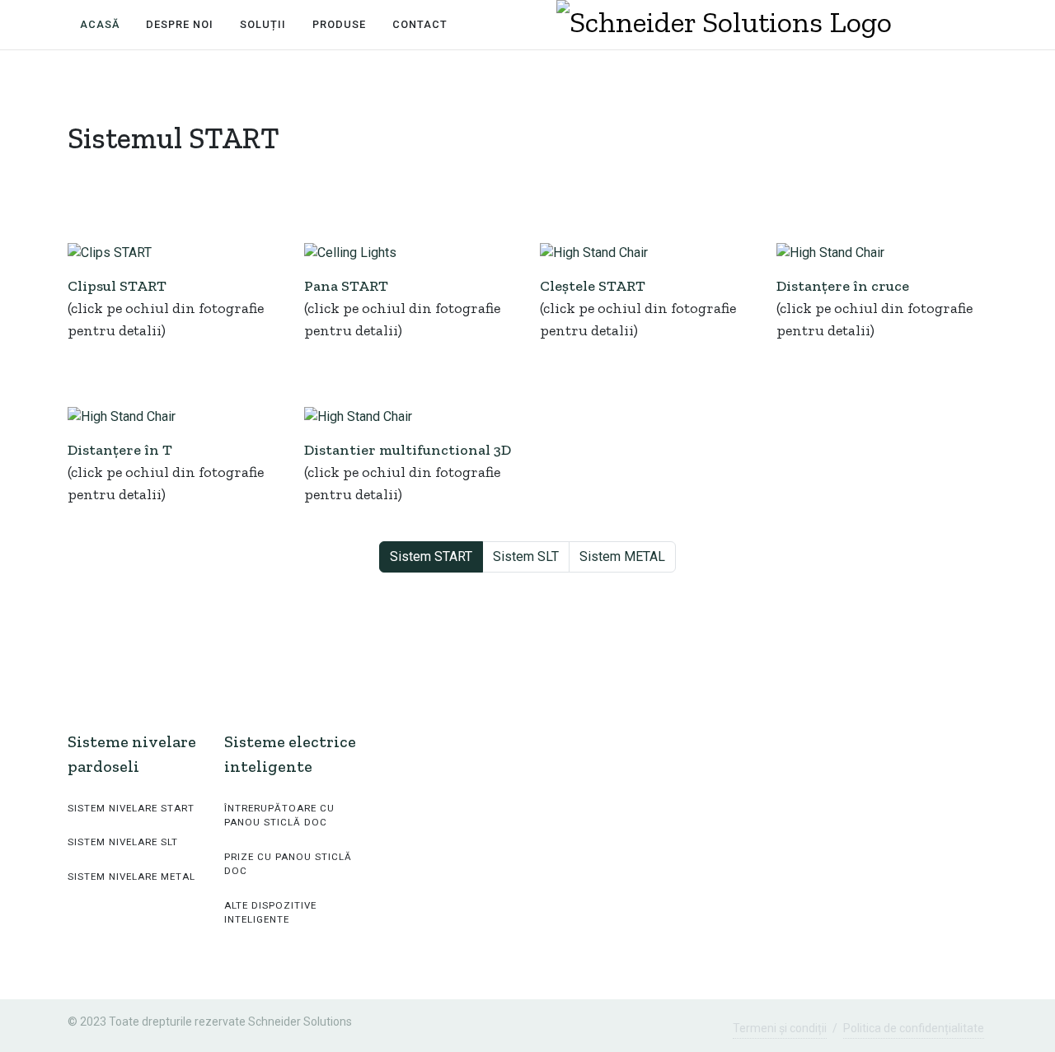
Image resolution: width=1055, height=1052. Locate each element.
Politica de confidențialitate (913, 1028)
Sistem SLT (526, 556)
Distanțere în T (120, 450)
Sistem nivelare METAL (131, 876)
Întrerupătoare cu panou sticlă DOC (279, 815)
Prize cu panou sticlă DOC (288, 864)
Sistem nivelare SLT (123, 842)
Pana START (346, 286)
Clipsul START (117, 286)
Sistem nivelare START (131, 808)
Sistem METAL (622, 556)
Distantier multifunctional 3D (407, 450)
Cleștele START (592, 286)
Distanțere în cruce (842, 286)
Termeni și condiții (780, 1028)
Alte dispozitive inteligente (270, 912)
